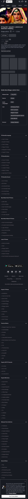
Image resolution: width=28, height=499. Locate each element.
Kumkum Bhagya (5, 301)
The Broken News (5, 400)
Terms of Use (18, 279)
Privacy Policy (9, 279)
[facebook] (7, 272)
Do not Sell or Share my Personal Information (13, 284)
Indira (3, 314)
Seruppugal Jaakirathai (6, 395)
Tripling (3, 416)
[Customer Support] (22, 1)
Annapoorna (4, 312)
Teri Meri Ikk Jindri (5, 215)
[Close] (25, 481)
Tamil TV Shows (5, 145)
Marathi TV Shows (5, 142)
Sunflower (4, 413)
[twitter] (15, 272)
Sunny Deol (4, 444)
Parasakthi (4, 353)
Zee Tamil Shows (5, 191)
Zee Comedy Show (6, 251)
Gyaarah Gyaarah (5, 387)
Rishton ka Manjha (5, 243)
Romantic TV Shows (6, 163)
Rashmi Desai (5, 457)
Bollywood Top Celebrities (6, 422)
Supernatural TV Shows (6, 173)
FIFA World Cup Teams (6, 473)
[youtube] (19, 272)
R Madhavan (4, 426)
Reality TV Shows (5, 171)
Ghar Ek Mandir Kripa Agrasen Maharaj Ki (10, 256)
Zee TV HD (4, 369)
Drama (5, 42)
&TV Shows (4, 184)
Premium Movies (4, 323)
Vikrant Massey (5, 429)
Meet (3, 246)
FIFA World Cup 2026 (6, 470)
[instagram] (11, 272)
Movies (20, 5)
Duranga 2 (4, 405)
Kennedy (4, 332)
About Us (13, 276)
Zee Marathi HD (5, 374)
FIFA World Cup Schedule (7, 475)
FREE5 (25, 5)
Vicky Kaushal (5, 441)
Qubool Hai (4, 212)
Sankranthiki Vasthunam (7, 338)
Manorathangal (5, 390)
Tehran (3, 335)
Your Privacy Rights (13, 496)
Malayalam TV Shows (6, 150)
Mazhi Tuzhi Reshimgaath (7, 223)
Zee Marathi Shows (6, 186)
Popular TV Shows (5, 289)
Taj (2, 410)
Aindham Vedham (5, 397)
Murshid (3, 384)
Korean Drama (5, 317)
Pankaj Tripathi (5, 439)
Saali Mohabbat (5, 330)
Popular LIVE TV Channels (6, 362)
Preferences (13, 282)
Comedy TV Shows (5, 168)
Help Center (20, 276)
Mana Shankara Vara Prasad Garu (9, 340)
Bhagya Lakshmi (5, 31)
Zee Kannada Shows (6, 189)
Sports (8, 5)
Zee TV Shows (5, 181)
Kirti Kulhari (4, 449)
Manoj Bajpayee (5, 436)
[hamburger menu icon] (26, 1)
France (3, 478)
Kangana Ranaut (5, 454)
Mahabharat (4, 293)
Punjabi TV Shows (5, 152)
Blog (3, 465)
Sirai (3, 345)
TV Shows (14, 5)
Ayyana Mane (5, 382)
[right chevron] (2, 63)
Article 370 (4, 351)
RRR (3, 358)
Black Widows (5, 403)
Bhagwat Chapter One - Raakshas (9, 327)
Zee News (4, 366)
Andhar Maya (5, 392)
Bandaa (3, 356)
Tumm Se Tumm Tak (6, 296)
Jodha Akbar (4, 202)
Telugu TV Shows (5, 147)
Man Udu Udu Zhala (6, 230)
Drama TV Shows (5, 160)
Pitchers (3, 418)
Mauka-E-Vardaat (5, 254)
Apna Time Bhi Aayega (6, 207)
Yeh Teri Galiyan (5, 204)
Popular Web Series (5, 378)
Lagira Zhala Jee (5, 228)
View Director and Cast (6, 50)
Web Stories (4, 467)
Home (2, 5)
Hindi (10, 38)
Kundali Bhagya (5, 304)
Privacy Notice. (12, 493)
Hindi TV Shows (5, 139)
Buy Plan (10, 1)
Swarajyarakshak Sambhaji (7, 236)
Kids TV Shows (5, 319)
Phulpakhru (4, 233)
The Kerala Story (5, 348)
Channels (6, 276)
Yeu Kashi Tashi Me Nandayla (8, 225)
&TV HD (3, 371)
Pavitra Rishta (5, 210)
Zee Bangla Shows (5, 194)
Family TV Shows (5, 165)
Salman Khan (4, 434)
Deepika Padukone (6, 431)
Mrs (3, 343)
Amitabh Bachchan (6, 452)
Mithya (3, 408)
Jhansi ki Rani (4, 299)
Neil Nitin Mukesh (5, 447)
